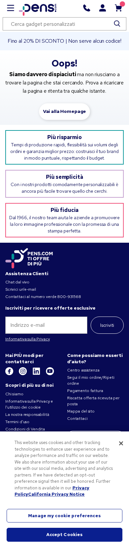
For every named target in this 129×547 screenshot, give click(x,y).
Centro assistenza (83, 370)
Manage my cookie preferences (64, 516)
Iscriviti (107, 325)
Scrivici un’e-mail (20, 289)
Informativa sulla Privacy (27, 339)
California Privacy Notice (56, 494)
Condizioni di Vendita (25, 429)
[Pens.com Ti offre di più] (29, 257)
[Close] (121, 443)
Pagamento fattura (85, 390)
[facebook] (9, 373)
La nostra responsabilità (27, 414)
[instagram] (23, 373)
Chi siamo (14, 394)
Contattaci (77, 418)
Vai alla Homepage (64, 111)
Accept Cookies (64, 534)
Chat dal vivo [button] (17, 282)
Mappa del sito (81, 411)
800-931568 (69, 296)
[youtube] (50, 373)
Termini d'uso (17, 421)
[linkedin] (36, 373)
